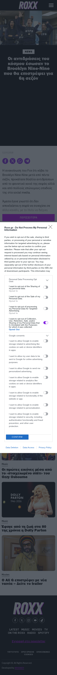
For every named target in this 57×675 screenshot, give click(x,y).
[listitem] (28, 280)
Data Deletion (12, 447)
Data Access (28, 447)
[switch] (45, 287)
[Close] (51, 228)
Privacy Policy (45, 447)
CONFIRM (17, 437)
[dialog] (28, 337)
